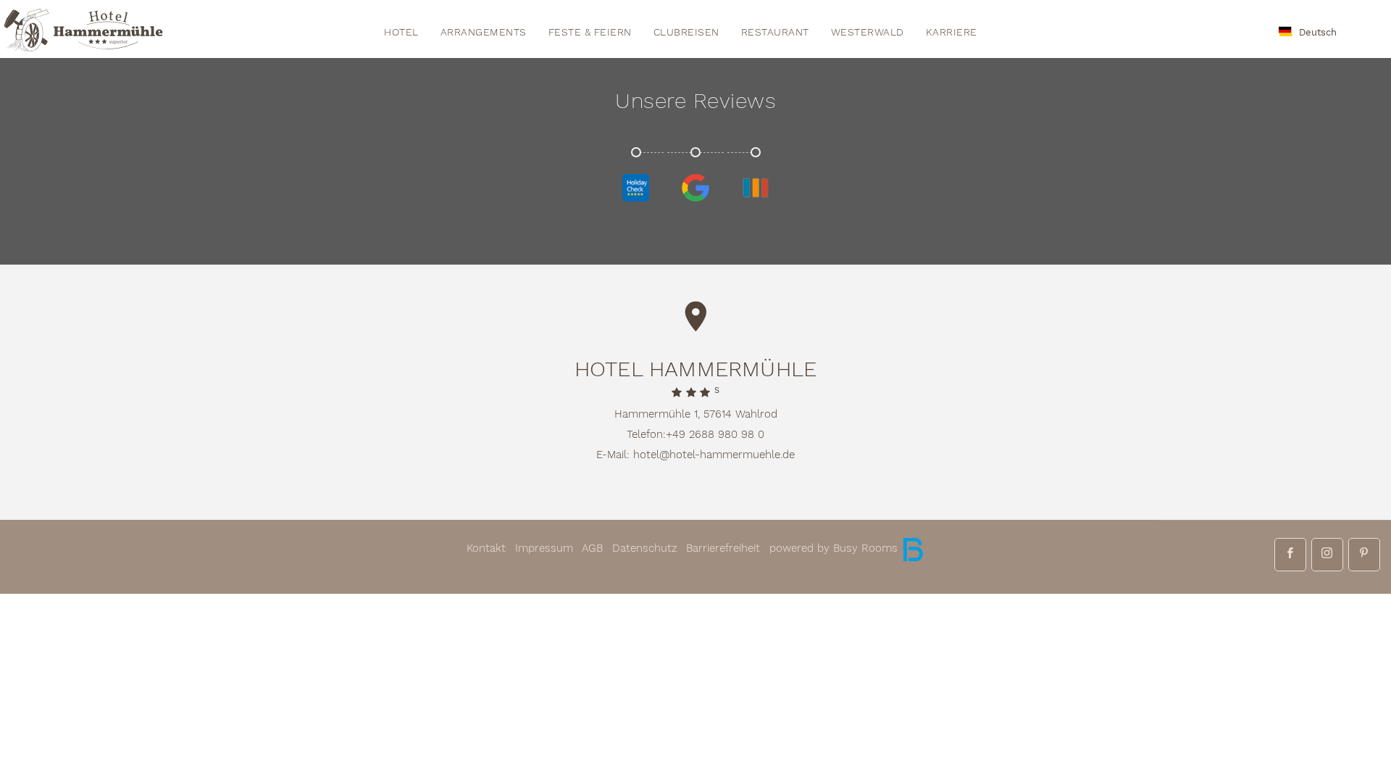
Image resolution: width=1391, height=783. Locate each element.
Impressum (544, 548)
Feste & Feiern (590, 32)
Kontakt (486, 548)
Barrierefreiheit (723, 548)
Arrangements (483, 32)
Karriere (951, 32)
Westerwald (867, 32)
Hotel (401, 32)
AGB (592, 548)
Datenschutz (644, 548)
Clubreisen (686, 32)
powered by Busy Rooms (835, 548)
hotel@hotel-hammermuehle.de (714, 455)
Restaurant (775, 32)
